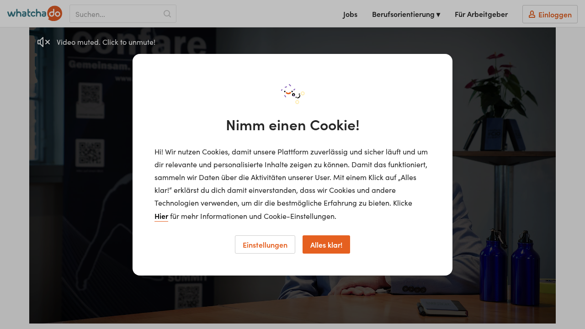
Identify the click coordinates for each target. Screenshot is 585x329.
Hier (161, 216)
